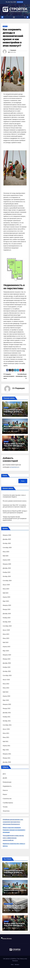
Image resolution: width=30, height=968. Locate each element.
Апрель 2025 (6, 560)
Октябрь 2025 (7, 543)
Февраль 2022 (7, 704)
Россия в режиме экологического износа (15, 427)
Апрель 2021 (6, 745)
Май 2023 (5, 642)
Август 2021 (6, 729)
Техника (5, 807)
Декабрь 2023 (7, 613)
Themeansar (15, 960)
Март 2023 (6, 650)
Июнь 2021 (6, 737)
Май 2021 (5, 741)
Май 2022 (5, 692)
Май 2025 (5, 555)
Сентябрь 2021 (7, 725)
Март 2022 (6, 700)
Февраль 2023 (7, 655)
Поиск (4, 475)
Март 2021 (6, 749)
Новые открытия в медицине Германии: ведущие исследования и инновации (14, 830)
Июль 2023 (6, 634)
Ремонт (5, 794)
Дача (4, 773)
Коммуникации (7, 782)
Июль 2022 (6, 683)
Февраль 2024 (7, 605)
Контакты (17, 964)
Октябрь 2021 (7, 721)
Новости (5, 26)
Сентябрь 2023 (7, 626)
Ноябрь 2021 (6, 716)
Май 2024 (5, 593)
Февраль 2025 (7, 564)
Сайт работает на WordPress (10, 958)
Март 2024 (6, 601)
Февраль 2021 (7, 754)
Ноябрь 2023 (6, 617)
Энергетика (6, 811)
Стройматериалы (8, 802)
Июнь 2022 (6, 688)
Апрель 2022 (6, 696)
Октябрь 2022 (7, 671)
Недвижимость (7, 786)
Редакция (13, 50)
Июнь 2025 (6, 551)
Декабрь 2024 (7, 568)
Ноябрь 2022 (6, 667)
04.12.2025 (8, 910)
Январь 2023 (6, 659)
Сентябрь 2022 (7, 675)
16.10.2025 (8, 928)
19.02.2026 (8, 875)
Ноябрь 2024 (6, 572)
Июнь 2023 (6, 638)
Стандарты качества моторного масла (8, 376)
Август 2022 (6, 679)
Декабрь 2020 (7, 762)
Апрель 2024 (6, 597)
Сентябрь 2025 (7, 547)
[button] (25, 17)
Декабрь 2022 (7, 663)
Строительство (7, 798)
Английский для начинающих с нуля (21, 375)
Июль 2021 (6, 733)
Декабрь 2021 (7, 712)
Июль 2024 (6, 588)
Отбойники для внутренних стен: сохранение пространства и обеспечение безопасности (13, 822)
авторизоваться (14, 467)
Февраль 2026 (7, 535)
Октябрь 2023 (7, 621)
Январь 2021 (6, 758)
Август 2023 (6, 630)
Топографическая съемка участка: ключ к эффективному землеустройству (13, 838)
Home (12, 964)
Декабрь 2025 (7, 539)
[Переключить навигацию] (14, 17)
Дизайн (5, 778)
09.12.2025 (8, 892)
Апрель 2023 (6, 646)
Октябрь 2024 (7, 576)
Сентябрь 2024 (7, 580)
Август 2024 (6, 584)
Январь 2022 (6, 708)
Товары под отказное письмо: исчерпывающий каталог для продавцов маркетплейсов (14, 518)
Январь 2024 (6, 609)
